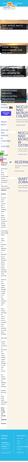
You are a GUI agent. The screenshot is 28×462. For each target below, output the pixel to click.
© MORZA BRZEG (5, 453)
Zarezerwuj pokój (6, 113)
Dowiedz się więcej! (20, 125)
